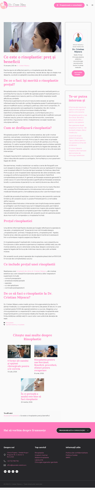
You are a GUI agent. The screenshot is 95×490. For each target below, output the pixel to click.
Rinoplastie (9, 323)
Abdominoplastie (42, 457)
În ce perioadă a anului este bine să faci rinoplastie (31, 396)
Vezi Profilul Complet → (78, 73)
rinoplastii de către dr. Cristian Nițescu (31, 271)
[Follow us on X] (13, 471)
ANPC (68, 457)
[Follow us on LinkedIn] (5, 471)
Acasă (6, 416)
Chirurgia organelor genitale (46, 462)
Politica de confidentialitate (77, 453)
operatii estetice (11, 324)
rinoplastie (20, 324)
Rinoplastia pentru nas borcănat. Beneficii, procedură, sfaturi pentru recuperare (45, 365)
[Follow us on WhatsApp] (16, 471)
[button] (87, 5)
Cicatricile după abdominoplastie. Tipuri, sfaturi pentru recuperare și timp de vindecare (77, 140)
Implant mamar (41, 455)
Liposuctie (39, 460)
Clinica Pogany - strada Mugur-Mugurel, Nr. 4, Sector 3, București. (18, 455)
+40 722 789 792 (13, 461)
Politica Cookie (71, 455)
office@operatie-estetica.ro (16, 465)
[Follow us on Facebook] (9, 471)
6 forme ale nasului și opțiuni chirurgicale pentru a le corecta (18, 364)
